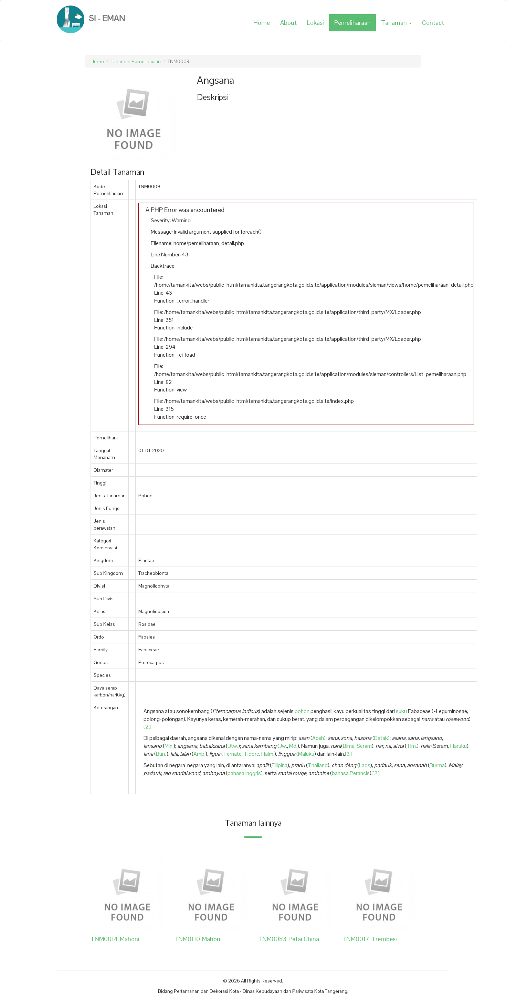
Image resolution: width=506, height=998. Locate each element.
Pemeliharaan (352, 23)
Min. (169, 746)
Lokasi (315, 23)
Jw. (283, 746)
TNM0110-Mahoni (198, 939)
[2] (147, 726)
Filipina (279, 765)
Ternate (232, 753)
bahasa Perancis (351, 773)
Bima (349, 746)
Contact (433, 23)
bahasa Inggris (244, 773)
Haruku (458, 746)
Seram (364, 746)
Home (261, 23)
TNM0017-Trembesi (369, 939)
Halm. (267, 753)
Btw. (233, 746)
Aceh (318, 738)
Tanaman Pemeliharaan (136, 61)
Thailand (318, 765)
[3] (348, 753)
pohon (302, 711)
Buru (161, 753)
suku (401, 711)
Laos (364, 765)
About (288, 23)
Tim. (412, 746)
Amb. (199, 753)
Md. (293, 746)
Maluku (306, 753)
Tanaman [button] (394, 23)
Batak (381, 738)
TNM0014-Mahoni (115, 939)
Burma (437, 765)
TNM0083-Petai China (288, 939)
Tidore (251, 753)
